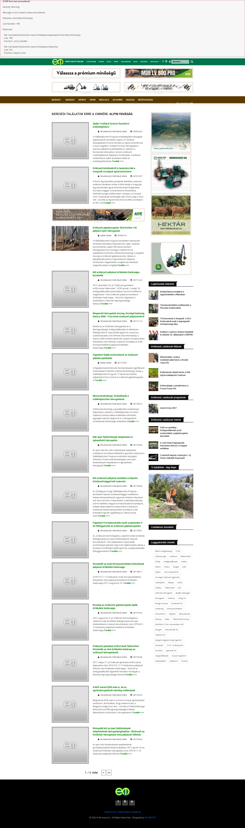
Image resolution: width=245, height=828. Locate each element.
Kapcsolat (154, 62)
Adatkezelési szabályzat (129, 812)
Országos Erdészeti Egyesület (167, 577)
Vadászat (70, 100)
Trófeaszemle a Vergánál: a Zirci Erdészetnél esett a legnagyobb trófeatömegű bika (175, 321)
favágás (158, 629)
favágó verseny (161, 603)
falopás (171, 582)
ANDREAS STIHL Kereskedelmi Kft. (169, 624)
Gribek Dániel (105, 235)
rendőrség (159, 608)
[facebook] (163, 61)
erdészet (171, 598)
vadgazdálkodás (161, 656)
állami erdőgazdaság (163, 551)
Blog (135, 62)
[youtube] (170, 61)
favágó (176, 567)
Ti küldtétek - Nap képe (163, 467)
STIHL (178, 551)
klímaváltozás (184, 614)
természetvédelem (174, 608)
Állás (109, 62)
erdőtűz (158, 588)
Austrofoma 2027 (168, 408)
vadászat (173, 556)
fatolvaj (158, 619)
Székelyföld (159, 582)
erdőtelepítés (160, 661)
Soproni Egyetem (179, 656)
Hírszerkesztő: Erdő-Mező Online (113, 131)
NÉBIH (158, 567)
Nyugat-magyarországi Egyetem (168, 640)
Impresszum (110, 812)
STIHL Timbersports (175, 645)
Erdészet (56, 100)
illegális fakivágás (183, 593)
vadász (184, 561)
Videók (101, 62)
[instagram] (166, 61)
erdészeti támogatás (163, 593)
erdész (167, 567)
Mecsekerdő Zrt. (172, 629)
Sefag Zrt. (182, 598)
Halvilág (130, 100)
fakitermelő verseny (181, 619)
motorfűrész (160, 614)
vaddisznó (173, 661)
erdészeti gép (160, 556)
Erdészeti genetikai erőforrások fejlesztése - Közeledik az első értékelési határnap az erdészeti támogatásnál (116, 649)
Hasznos (144, 62)
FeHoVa (184, 661)
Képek (116, 62)
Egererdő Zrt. (171, 650)
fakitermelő (169, 588)
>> (109, 772)
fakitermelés (186, 556)
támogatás (159, 598)
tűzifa (179, 582)
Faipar (93, 100)
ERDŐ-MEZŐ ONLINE (74, 61)
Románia (159, 650)
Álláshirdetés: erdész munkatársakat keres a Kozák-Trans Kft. (174, 360)
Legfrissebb (91, 62)
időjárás (172, 614)
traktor (158, 572)
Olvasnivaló (59, 109)
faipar (167, 619)
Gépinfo (82, 100)
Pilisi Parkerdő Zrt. (171, 572)
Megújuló (104, 100)
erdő (184, 567)
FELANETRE (150, 817)
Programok (126, 62)
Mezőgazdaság (145, 100)
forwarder (159, 645)
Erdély (157, 561)
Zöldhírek (117, 100)
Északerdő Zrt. (177, 603)
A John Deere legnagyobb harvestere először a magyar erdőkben (173, 446)
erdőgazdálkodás (171, 561)
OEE (179, 588)
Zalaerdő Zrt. (160, 635)
